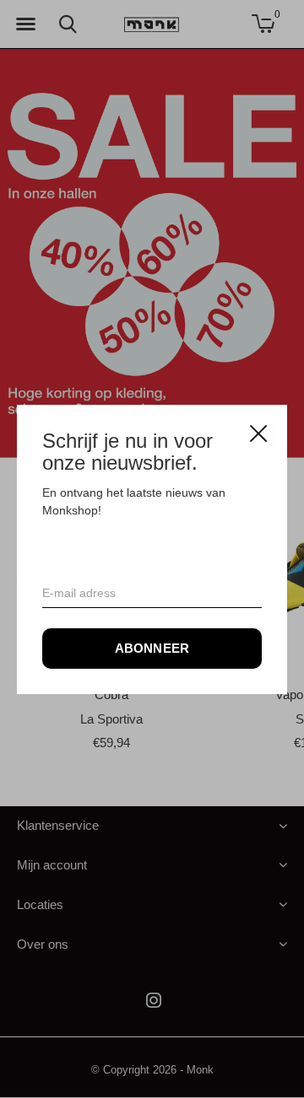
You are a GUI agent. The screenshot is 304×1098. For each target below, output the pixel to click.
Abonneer (152, 647)
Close (258, 433)
